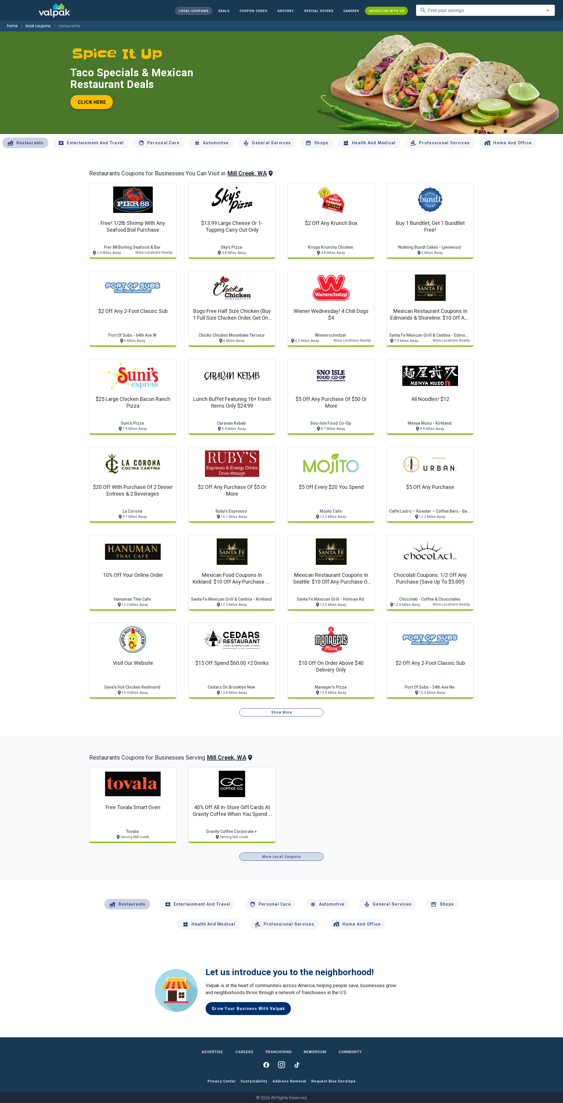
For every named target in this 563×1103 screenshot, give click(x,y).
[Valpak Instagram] (281, 1065)
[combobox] (485, 10)
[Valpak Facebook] (266, 1065)
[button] (318, 11)
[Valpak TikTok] (296, 1065)
